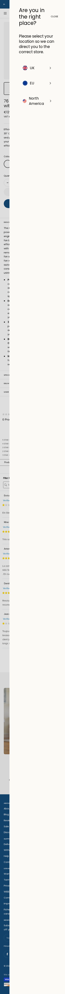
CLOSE (53, 16)
